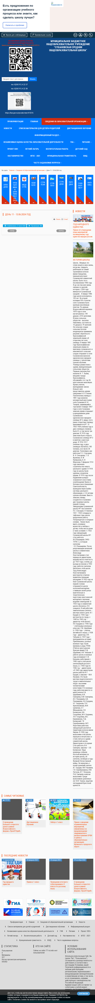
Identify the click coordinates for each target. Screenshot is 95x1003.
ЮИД (85, 156)
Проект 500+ (12, 149)
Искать (32, 79)
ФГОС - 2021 (35, 156)
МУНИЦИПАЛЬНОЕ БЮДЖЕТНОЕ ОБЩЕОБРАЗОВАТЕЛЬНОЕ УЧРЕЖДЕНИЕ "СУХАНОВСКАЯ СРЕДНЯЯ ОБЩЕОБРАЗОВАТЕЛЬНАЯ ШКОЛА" (68, 46)
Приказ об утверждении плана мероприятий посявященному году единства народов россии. (83, 233)
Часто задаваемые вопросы (47, 163)
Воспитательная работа (57, 149)
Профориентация (15, 121)
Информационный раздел (47, 135)
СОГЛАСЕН (83, 994)
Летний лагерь (32, 149)
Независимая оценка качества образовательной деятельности (33, 142)
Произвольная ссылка (43, 35)
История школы (81, 259)
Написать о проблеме (15, 25)
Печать (58, 219)
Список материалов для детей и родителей (39, 128)
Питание (86, 142)
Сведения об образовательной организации (65, 121)
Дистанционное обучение (79, 128)
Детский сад (81, 149)
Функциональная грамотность (61, 156)
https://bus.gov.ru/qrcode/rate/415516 (19, 113)
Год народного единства (81, 225)
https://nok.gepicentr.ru (31, 45)
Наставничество (15, 156)
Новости (8, 128)
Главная (34, 121)
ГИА (72, 142)
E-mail (66, 219)
